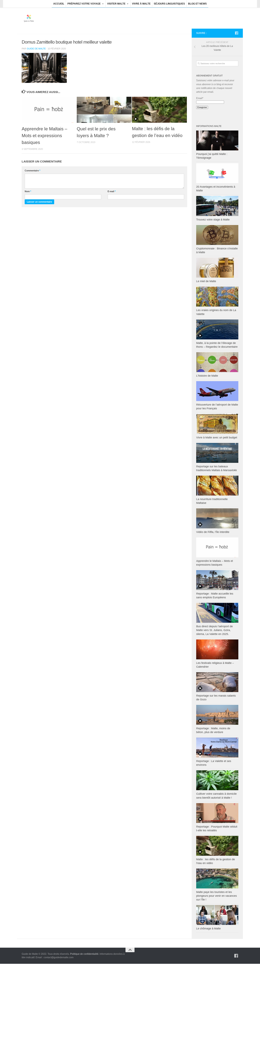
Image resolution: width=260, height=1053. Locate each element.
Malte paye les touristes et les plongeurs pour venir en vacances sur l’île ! (216, 896)
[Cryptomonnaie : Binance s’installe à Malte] (217, 235)
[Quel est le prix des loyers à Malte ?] (104, 110)
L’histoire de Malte (207, 375)
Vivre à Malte (141, 3)
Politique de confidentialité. (84, 954)
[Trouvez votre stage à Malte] (217, 206)
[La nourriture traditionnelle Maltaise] (217, 486)
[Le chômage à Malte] (217, 915)
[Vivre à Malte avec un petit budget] (217, 424)
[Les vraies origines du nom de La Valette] (217, 297)
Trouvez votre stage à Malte (213, 219)
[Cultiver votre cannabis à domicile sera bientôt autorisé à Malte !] (217, 780)
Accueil (58, 3)
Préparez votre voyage (84, 3)
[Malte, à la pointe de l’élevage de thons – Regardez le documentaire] (217, 329)
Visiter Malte (116, 3)
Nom (28, 191)
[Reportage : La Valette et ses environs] (217, 747)
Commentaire (32, 170)
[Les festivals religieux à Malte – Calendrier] (217, 649)
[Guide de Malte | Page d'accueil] (29, 18)
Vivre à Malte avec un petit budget (216, 437)
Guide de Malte (36, 48)
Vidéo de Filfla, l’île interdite (212, 532)
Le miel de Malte (206, 281)
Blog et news (197, 3)
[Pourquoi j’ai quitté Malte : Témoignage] (217, 140)
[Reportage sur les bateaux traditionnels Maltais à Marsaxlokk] (217, 453)
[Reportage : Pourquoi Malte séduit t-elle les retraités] (217, 813)
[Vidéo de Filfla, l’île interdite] (217, 518)
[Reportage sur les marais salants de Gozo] (217, 682)
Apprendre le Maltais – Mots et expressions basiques (44, 135)
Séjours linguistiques (169, 3)
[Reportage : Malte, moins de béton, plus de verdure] (217, 715)
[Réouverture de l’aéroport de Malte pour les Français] (217, 391)
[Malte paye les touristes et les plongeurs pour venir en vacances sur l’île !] (217, 878)
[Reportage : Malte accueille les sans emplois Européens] (217, 580)
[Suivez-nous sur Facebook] (236, 33)
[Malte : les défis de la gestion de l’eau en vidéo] (159, 110)
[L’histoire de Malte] (217, 362)
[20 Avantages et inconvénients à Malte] (217, 173)
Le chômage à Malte (208, 928)
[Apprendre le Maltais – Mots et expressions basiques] (49, 110)
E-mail (112, 191)
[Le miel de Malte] (217, 268)
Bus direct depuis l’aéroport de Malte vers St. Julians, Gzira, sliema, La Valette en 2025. (214, 630)
